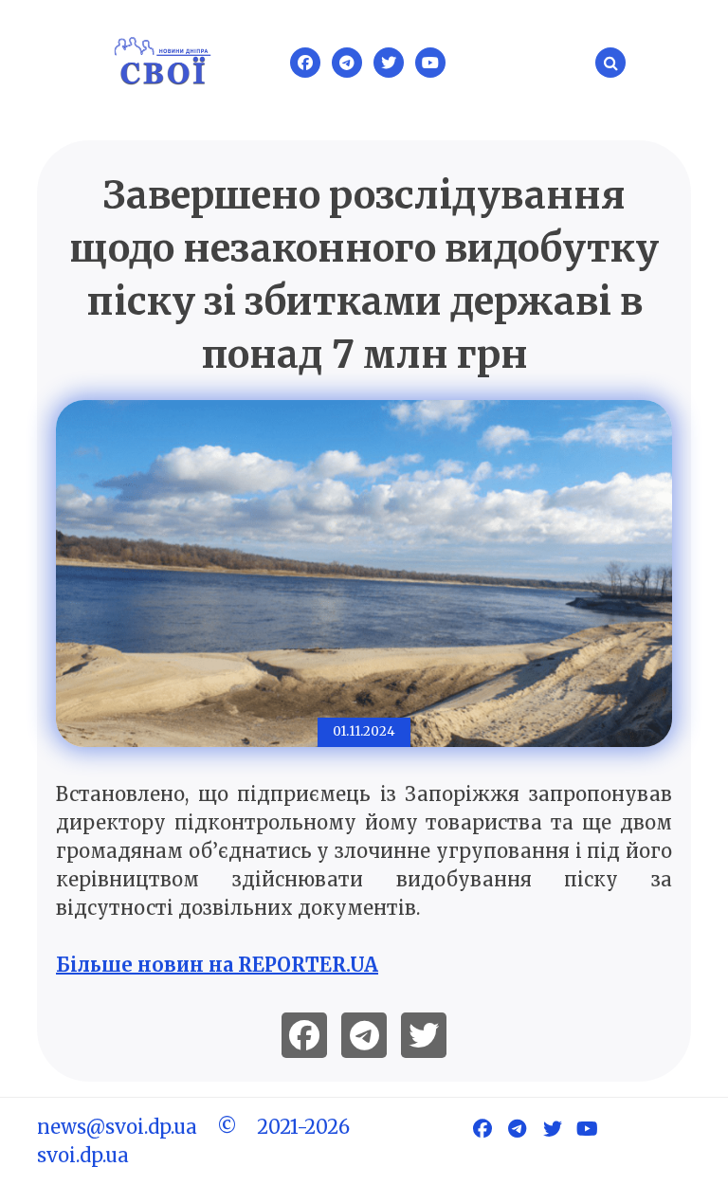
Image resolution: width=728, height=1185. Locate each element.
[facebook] (304, 1035)
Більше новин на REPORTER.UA (217, 964)
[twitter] (423, 1035)
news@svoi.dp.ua (117, 1127)
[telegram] (364, 1035)
